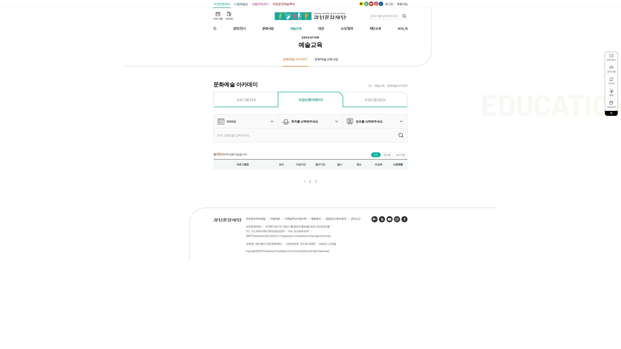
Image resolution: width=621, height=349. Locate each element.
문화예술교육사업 (326, 59)
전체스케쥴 (218, 18)
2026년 (231, 121)
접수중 (387, 154)
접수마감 (400, 154)
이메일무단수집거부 (295, 218)
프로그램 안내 (246, 99)
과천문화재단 (221, 4)
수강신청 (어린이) (310, 99)
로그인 (389, 3)
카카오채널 (361, 4)
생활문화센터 (260, 4)
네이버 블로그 (366, 4)
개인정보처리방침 (256, 218)
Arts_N (403, 28)
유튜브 (371, 4)
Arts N (611, 83)
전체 (376, 154)
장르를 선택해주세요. (369, 121)
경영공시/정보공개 (336, 218)
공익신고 (356, 218)
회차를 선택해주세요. (305, 121)
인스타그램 (376, 4)
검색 (404, 16)
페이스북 (381, 4)
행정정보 (316, 218)
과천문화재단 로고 (310, 16)
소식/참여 (347, 28)
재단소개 (375, 28)
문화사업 (267, 28)
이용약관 (275, 218)
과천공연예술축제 (283, 4)
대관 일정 (229, 18)
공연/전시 (239, 28)
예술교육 (295, 28)
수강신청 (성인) (375, 99)
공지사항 (611, 71)
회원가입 (402, 3)
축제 (611, 95)
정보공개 (611, 107)
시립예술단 (241, 4)
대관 (321, 28)
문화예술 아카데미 (295, 59)
